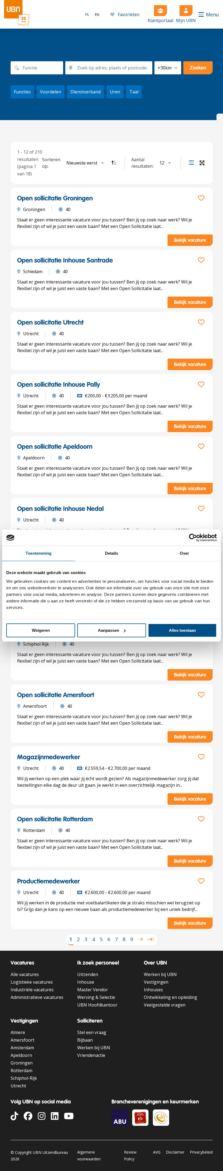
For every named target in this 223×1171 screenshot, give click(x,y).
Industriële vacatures (32, 990)
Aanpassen (108, 630)
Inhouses (153, 990)
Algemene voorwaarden (89, 1155)
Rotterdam (21, 1071)
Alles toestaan (182, 630)
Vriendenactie (91, 1055)
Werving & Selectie (96, 997)
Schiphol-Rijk (24, 1078)
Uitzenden (87, 974)
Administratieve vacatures (37, 997)
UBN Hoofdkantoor (97, 1005)
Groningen (22, 1063)
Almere (18, 1032)
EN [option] (97, 14)
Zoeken (198, 68)
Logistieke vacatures (32, 982)
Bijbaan (85, 1040)
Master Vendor (92, 990)
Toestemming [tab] (38, 553)
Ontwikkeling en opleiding (170, 997)
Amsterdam (22, 1048)
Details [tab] (111, 553)
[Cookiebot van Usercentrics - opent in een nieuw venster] (193, 537)
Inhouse (85, 982)
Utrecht (18, 1086)
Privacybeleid (201, 1152)
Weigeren (41, 630)
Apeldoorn (21, 1055)
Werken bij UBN (160, 974)
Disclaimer (175, 1152)
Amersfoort (22, 1040)
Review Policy (130, 1155)
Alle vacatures (25, 974)
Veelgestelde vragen (164, 1005)
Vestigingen (156, 982)
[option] (97, 14)
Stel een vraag (91, 1032)
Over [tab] (184, 553)
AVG (156, 1152)
